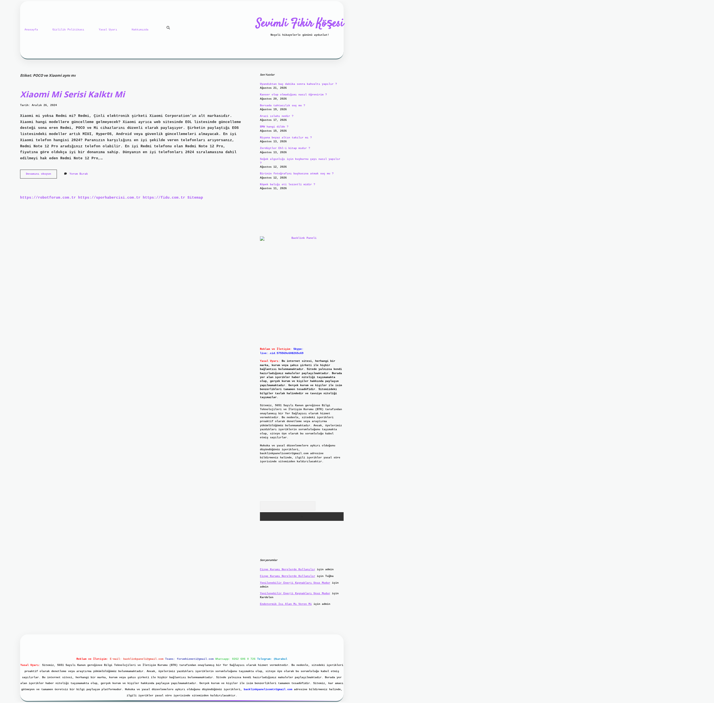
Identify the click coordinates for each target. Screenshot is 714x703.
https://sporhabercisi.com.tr (109, 198)
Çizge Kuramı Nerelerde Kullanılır (287, 569)
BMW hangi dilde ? (274, 126)
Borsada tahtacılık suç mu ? (282, 105)
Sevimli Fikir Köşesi (300, 24)
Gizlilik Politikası (68, 29)
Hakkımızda (140, 29)
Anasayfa (31, 29)
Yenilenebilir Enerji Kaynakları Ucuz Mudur (295, 582)
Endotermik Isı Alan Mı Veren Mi (286, 604)
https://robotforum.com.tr (48, 198)
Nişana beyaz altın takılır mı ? (286, 137)
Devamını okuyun (41, 175)
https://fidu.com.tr (164, 198)
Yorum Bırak (78, 173)
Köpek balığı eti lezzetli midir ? (287, 184)
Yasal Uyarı (108, 29)
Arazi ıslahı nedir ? (276, 116)
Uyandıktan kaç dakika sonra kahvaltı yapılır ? (298, 84)
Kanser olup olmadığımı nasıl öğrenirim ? (293, 94)
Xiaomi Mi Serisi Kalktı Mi (72, 94)
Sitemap (195, 198)
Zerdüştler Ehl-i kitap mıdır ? (285, 148)
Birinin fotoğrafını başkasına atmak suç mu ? (297, 173)
